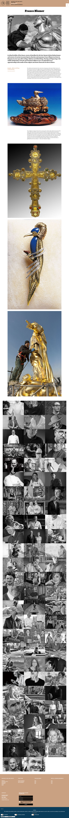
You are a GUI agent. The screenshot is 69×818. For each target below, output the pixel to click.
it (67, 1)
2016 (35, 783)
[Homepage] (5, 3)
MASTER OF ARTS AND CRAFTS (16, 1)
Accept (2, 816)
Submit (26, 804)
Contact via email (4, 798)
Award (3, 784)
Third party (37, 814)
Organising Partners (5, 781)
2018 (35, 782)
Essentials (6, 814)
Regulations (3, 783)
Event (2, 785)
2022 (35, 780)
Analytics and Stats (21, 814)
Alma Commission (21, 782)
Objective (3, 780)
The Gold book (14, 3)
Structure (13, 2)
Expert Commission (21, 781)
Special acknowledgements (17, 4)
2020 (35, 781)
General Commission (21, 780)
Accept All (10, 816)
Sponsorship (4, 782)
